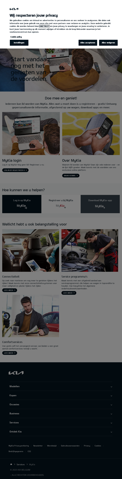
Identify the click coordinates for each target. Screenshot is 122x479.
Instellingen (19, 42)
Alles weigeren (108, 42)
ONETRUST (44, 26)
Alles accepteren (87, 42)
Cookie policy (16, 37)
